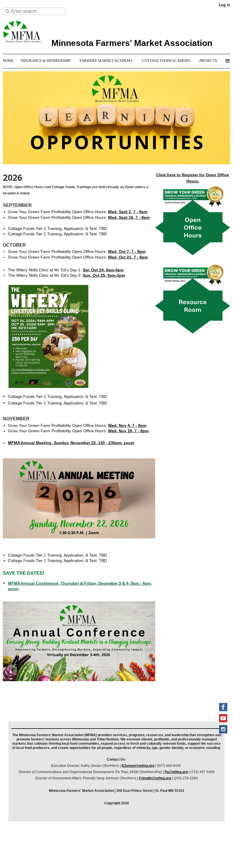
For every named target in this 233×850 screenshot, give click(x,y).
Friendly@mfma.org (155, 778)
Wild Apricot (178, 838)
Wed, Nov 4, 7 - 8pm (127, 425)
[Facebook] (223, 707)
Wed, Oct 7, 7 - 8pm (126, 251)
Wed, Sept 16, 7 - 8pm (129, 217)
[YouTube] (223, 718)
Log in (224, 5)
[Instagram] (223, 729)
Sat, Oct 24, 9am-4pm (103, 270)
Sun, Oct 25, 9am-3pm (104, 275)
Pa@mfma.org (176, 772)
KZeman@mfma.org (138, 766)
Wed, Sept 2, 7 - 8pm (127, 211)
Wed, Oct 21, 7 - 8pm (128, 257)
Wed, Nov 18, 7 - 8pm (128, 431)
